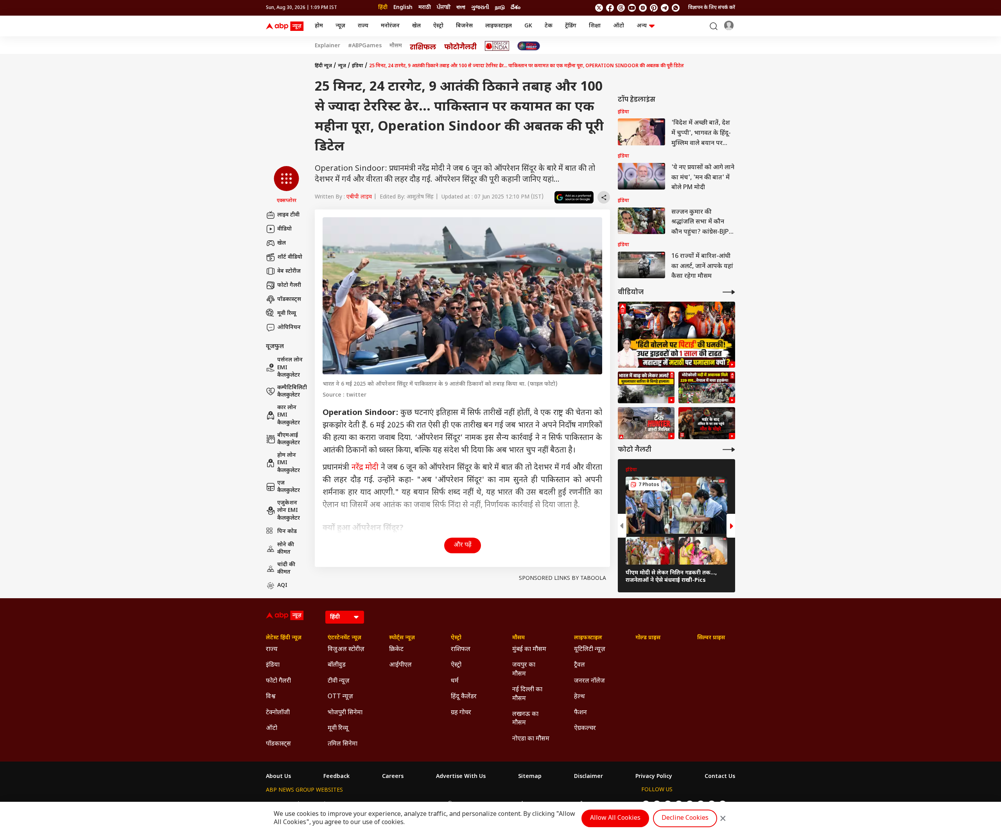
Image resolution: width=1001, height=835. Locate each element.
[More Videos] (729, 292)
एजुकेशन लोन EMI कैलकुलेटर (288, 510)
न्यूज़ (340, 26)
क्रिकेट (396, 649)
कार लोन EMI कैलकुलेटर (288, 415)
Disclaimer (588, 777)
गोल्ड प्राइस (647, 638)
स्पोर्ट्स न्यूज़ (402, 638)
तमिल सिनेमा (342, 744)
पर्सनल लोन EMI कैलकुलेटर (290, 367)
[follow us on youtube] (632, 8)
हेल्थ (579, 697)
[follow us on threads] (621, 8)
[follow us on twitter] (599, 8)
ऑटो (618, 26)
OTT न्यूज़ (340, 697)
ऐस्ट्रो (438, 26)
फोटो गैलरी (289, 285)
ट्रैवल (579, 665)
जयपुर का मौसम (523, 669)
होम (319, 26)
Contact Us (720, 777)
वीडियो (284, 229)
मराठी (424, 7)
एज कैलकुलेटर (288, 487)
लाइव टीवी (288, 215)
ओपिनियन (289, 327)
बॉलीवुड (337, 665)
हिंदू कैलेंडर (464, 697)
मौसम (395, 46)
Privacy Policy (653, 777)
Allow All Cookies (615, 818)
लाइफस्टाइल (498, 26)
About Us (278, 777)
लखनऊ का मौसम (525, 718)
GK (528, 26)
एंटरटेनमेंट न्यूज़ (344, 638)
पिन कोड (287, 531)
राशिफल (460, 649)
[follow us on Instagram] (643, 8)
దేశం (515, 7)
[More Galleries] (729, 449)
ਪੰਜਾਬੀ (443, 7)
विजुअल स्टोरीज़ (346, 649)
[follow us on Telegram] (664, 8)
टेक (549, 26)
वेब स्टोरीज (289, 271)
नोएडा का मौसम (530, 739)
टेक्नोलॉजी (278, 713)
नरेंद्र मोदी (365, 468)
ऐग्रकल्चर (585, 728)
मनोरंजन (390, 26)
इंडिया (357, 66)
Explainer (327, 46)
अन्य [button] (642, 26)
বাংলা (460, 7)
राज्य (363, 26)
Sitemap (530, 777)
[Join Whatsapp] (675, 8)
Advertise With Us (461, 777)
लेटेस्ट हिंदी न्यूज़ (283, 638)
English (403, 7)
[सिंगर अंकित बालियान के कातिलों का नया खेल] (706, 423)
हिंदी (382, 7)
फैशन (580, 713)
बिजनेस (464, 26)
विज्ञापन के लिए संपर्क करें (711, 8)
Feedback (336, 777)
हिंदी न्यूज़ (323, 66)
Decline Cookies (685, 818)
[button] (286, 185)
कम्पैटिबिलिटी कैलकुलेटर (292, 391)
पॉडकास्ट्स (289, 299)
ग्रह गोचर (461, 713)
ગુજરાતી (480, 7)
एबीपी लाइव (359, 197)
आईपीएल (400, 665)
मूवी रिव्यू (286, 313)
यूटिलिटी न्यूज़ (589, 649)
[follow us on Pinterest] (653, 8)
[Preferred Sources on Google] (574, 197)
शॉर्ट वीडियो (289, 257)
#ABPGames (365, 46)
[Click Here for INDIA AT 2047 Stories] (528, 46)
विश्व (271, 697)
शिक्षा (595, 26)
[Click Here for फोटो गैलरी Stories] (460, 46)
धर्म (455, 681)
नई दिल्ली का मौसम (527, 694)
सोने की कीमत (285, 548)
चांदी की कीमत (286, 568)
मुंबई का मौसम (529, 649)
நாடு (500, 7)
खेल (416, 26)
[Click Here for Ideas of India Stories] (497, 46)
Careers (393, 777)
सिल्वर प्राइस (711, 638)
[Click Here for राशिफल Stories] (423, 46)
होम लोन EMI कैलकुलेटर (288, 463)
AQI (282, 585)
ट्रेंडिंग (570, 26)
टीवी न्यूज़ (339, 681)
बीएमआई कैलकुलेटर (288, 439)
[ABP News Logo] (286, 26)
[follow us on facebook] (610, 8)
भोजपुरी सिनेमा (345, 713)
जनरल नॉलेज (589, 681)
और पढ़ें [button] (463, 545)
